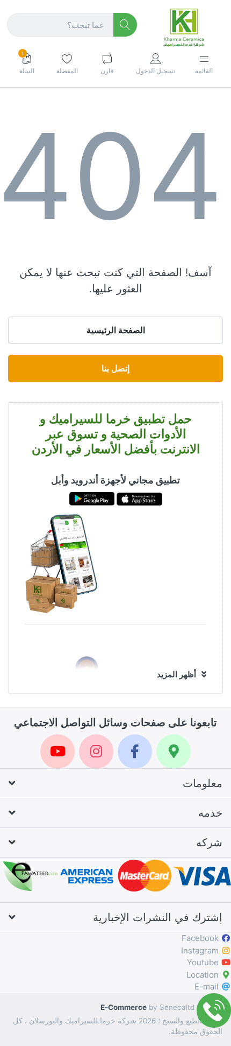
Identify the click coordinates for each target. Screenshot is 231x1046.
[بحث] (125, 25)
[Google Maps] (173, 751)
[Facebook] (135, 751)
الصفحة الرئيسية (115, 330)
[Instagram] (96, 751)
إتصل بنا (115, 368)
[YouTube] (57, 751)
